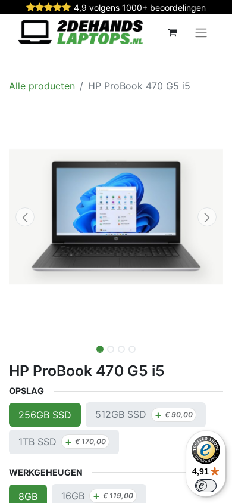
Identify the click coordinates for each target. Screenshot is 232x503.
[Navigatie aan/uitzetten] (201, 32)
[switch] (206, 485)
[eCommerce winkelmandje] (172, 32)
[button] (25, 216)
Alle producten (42, 86)
